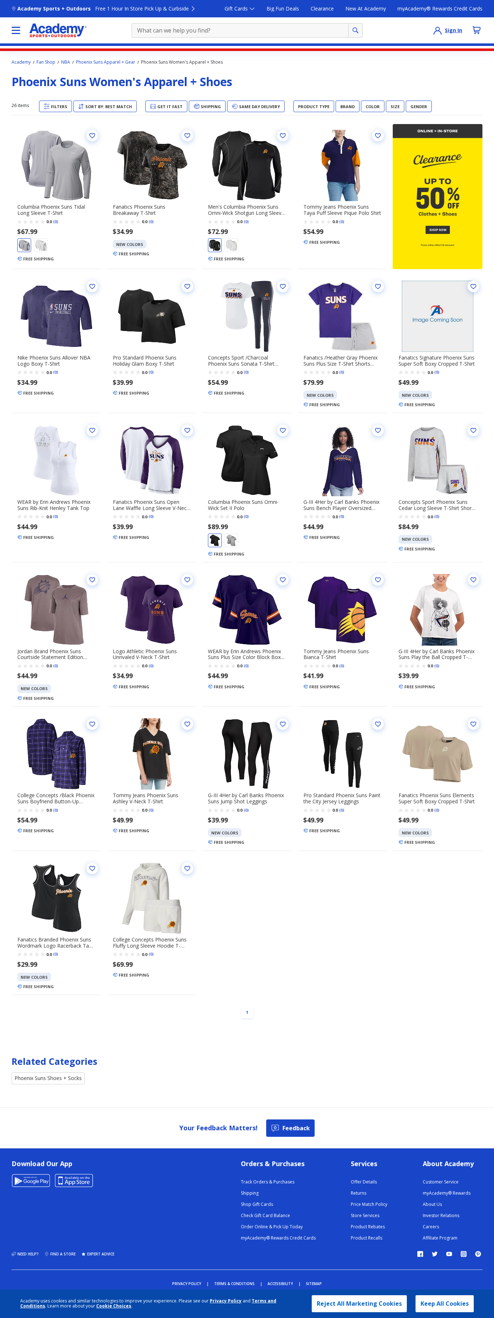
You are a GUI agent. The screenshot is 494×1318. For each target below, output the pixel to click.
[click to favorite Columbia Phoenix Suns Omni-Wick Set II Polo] (283, 430)
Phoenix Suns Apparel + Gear (105, 62)
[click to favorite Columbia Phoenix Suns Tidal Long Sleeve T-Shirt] (92, 135)
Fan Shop (46, 62)
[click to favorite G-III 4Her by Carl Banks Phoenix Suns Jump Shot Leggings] (283, 724)
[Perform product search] (355, 30)
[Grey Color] (24, 245)
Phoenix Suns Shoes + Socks (48, 1078)
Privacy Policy (226, 1301)
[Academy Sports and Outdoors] (58, 30)
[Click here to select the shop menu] (16, 30)
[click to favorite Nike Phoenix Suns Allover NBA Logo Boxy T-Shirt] (92, 286)
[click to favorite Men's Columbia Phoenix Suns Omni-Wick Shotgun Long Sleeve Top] (283, 135)
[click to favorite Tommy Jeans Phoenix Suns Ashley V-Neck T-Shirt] (187, 724)
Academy (21, 62)
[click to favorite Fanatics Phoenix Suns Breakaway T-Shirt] (187, 135)
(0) (55, 222)
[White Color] (41, 245)
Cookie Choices (113, 1306)
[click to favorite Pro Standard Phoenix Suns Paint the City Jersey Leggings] (378, 724)
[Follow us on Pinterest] (478, 1254)
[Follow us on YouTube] (449, 1254)
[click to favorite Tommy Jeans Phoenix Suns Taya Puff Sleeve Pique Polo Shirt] (378, 135)
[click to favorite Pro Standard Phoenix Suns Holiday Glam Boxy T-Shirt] (187, 286)
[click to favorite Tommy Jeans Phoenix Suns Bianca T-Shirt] (378, 580)
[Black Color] (215, 245)
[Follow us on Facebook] (420, 1254)
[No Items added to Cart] (476, 30)
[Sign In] (437, 30)
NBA (65, 62)
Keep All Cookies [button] (445, 1304)
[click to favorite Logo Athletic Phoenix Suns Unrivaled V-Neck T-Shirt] (187, 580)
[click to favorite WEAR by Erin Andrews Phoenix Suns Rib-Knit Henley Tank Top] (92, 430)
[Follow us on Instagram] (463, 1254)
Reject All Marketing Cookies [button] (359, 1304)
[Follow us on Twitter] (434, 1254)
